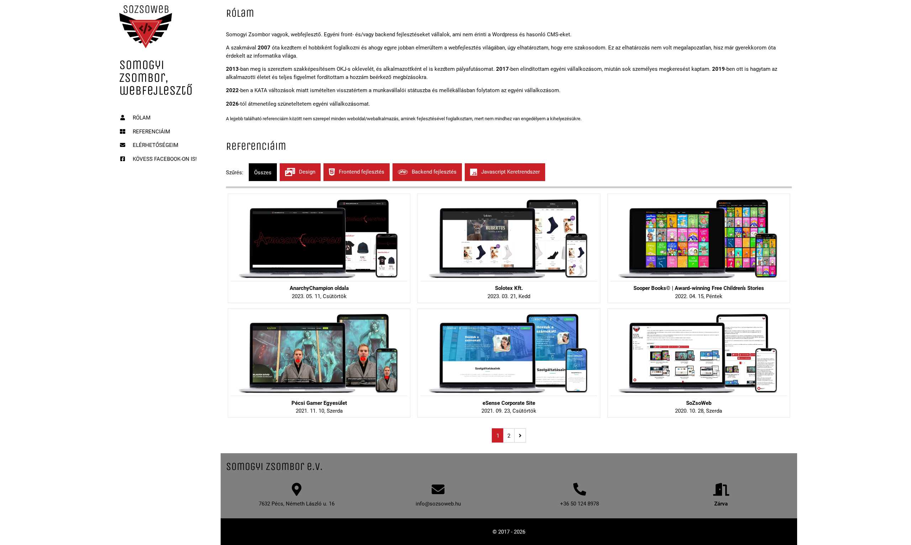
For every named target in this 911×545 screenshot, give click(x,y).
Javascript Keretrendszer (510, 171)
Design (306, 171)
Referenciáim (150, 131)
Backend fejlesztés (433, 171)
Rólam (141, 117)
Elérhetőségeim (154, 144)
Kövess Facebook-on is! (164, 158)
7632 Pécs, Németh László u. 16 (297, 503)
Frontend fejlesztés (360, 171)
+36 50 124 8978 (579, 503)
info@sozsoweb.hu (438, 503)
